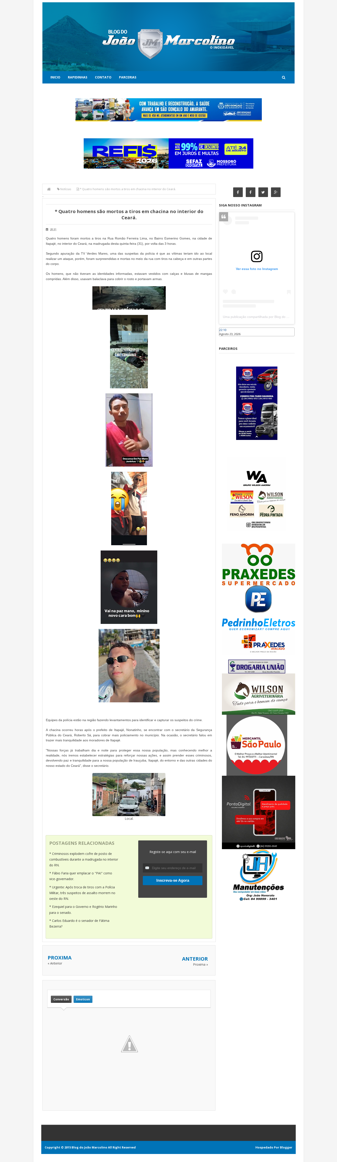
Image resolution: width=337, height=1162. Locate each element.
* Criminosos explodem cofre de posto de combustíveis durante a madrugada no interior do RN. (83, 859)
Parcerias (127, 77)
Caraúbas (226, 338)
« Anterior (55, 963)
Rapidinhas (77, 77)
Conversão (61, 999)
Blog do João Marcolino (89, 1147)
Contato (103, 77)
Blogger (286, 1147)
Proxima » (200, 964)
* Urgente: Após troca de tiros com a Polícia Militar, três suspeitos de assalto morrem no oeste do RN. (82, 893)
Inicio (55, 77)
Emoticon (83, 999)
